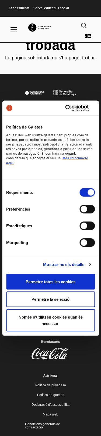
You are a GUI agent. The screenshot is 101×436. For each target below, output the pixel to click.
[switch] (87, 209)
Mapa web (50, 414)
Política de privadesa (50, 385)
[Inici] (50, 27)
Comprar (88, 36)
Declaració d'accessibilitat (50, 404)
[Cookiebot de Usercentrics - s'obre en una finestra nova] (72, 107)
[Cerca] (83, 25)
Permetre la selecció (50, 299)
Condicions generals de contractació (42, 426)
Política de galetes (50, 395)
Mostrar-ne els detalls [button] (63, 264)
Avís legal (50, 375)
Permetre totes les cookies (50, 281)
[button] (50, 193)
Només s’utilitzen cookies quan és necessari (51, 320)
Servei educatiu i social (51, 8)
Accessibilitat (18, 8)
